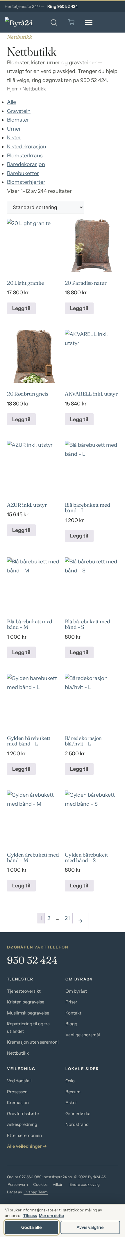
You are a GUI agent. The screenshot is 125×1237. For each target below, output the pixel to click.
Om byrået (76, 991)
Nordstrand (77, 1124)
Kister (14, 137)
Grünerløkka (77, 1113)
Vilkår (58, 1184)
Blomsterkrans (25, 155)
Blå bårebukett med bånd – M (29, 624)
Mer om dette (51, 1215)
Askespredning (22, 1124)
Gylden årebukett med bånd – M (33, 857)
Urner (14, 129)
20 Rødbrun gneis (27, 393)
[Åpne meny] (88, 22)
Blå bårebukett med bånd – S (87, 624)
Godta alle (31, 1227)
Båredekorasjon (26, 164)
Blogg (71, 1023)
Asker (71, 1102)
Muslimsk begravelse (28, 1013)
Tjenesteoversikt (24, 991)
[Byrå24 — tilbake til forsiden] (24, 22)
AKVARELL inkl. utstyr (91, 393)
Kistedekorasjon (26, 146)
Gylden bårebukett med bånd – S (86, 857)
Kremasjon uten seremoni (33, 1042)
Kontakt (73, 1013)
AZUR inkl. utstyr (27, 504)
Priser (71, 1002)
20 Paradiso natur (86, 283)
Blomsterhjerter (26, 182)
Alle (11, 102)
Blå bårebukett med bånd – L (87, 507)
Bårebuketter (23, 173)
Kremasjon (18, 1102)
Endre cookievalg (84, 1184)
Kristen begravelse (25, 1002)
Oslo (70, 1080)
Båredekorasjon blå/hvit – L (83, 741)
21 (67, 918)
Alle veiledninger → (27, 1146)
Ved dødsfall (19, 1080)
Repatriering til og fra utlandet (28, 1027)
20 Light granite (25, 283)
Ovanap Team (36, 1192)
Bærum (73, 1091)
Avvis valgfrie (90, 1227)
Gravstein (19, 111)
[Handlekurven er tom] (71, 22)
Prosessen (17, 1091)
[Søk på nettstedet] (53, 22)
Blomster (18, 120)
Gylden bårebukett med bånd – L (28, 741)
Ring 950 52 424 (62, 6)
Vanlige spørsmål (82, 1034)
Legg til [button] (21, 308)
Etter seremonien (24, 1135)
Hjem (13, 89)
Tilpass (30, 1215)
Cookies (40, 1184)
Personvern (18, 1184)
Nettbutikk (18, 1053)
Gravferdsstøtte (23, 1113)
